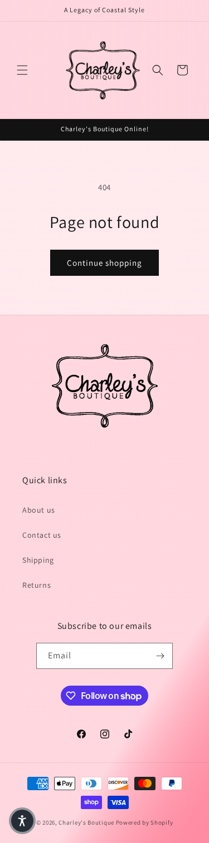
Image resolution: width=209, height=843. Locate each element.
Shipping (38, 560)
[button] (22, 70)
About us (38, 510)
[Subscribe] (160, 656)
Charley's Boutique (86, 822)
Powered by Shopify (144, 822)
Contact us (41, 535)
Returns (36, 585)
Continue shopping (104, 262)
